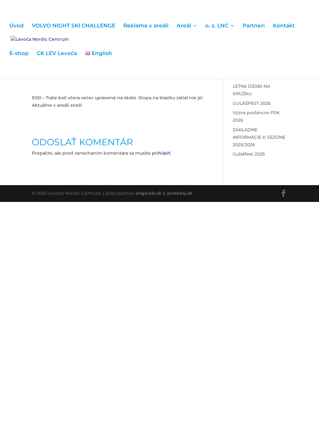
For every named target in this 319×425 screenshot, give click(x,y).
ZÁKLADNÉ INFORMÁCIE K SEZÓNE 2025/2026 (259, 137)
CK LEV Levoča (57, 53)
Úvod (16, 26)
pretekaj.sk (180, 193)
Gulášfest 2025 (249, 154)
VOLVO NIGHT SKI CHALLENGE (73, 26)
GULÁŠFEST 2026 (252, 103)
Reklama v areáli (146, 26)
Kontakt (284, 26)
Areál (184, 26)
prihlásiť (161, 153)
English (101, 53)
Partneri (254, 26)
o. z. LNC (216, 26)
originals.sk (148, 193)
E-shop (19, 53)
